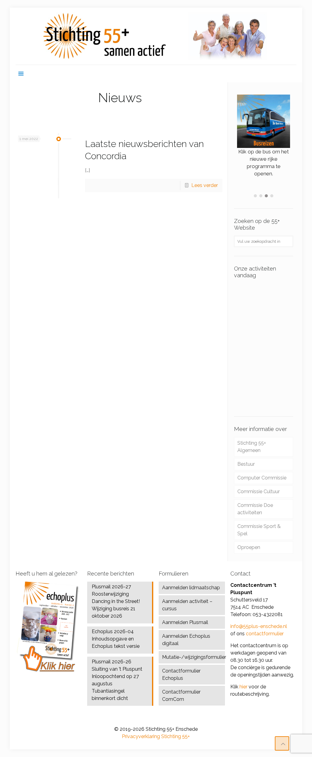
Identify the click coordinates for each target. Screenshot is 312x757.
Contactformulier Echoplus (181, 674)
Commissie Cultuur (258, 491)
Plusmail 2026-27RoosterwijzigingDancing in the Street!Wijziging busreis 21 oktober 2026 (116, 601)
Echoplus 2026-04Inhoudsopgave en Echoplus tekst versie (116, 639)
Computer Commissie (261, 478)
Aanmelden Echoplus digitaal (186, 639)
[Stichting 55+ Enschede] (156, 36)
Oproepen (248, 547)
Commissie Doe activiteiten (255, 508)
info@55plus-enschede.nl (258, 626)
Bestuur (246, 464)
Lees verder (204, 185)
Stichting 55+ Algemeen (251, 446)
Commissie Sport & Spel (259, 529)
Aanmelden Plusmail (185, 622)
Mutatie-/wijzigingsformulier (193, 657)
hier (243, 687)
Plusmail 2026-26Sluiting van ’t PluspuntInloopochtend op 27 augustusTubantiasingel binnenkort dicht (117, 680)
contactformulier (265, 634)
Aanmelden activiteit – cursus (187, 605)
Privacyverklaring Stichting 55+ (156, 736)
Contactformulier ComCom (181, 695)
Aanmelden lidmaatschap (191, 587)
